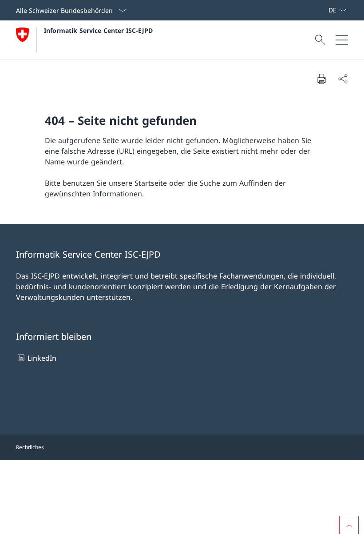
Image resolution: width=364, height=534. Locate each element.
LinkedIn (42, 358)
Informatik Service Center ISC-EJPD (98, 30)
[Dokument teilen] (342, 78)
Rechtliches (30, 447)
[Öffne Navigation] (341, 40)
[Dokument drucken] (321, 78)
